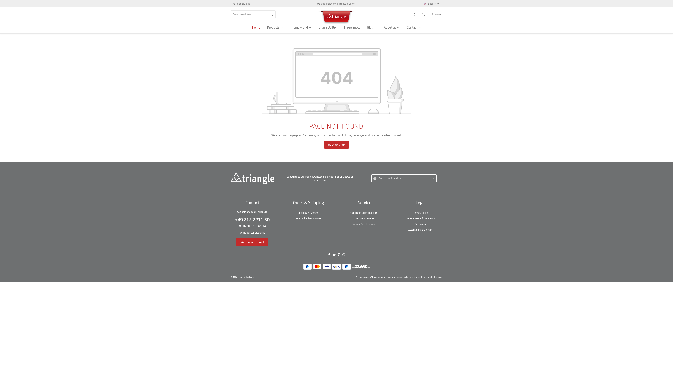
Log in (234, 3)
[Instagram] (343, 255)
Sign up (246, 3)
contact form (257, 232)
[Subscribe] (433, 178)
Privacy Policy (421, 212)
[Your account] (423, 14)
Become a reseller (364, 218)
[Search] (271, 14)
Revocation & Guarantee (308, 218)
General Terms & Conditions (421, 218)
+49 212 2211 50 (252, 219)
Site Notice (421, 223)
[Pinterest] (339, 255)
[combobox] (249, 14)
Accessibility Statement (420, 229)
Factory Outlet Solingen (364, 223)
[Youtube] (334, 255)
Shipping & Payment (308, 212)
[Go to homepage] (336, 15)
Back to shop (336, 144)
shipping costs (384, 277)
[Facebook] (329, 255)
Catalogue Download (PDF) (364, 212)
